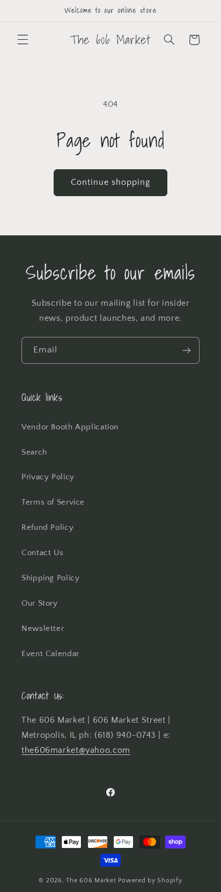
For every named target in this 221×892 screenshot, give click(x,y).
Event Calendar (50, 654)
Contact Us (42, 553)
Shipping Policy (50, 578)
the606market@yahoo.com (75, 750)
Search (34, 452)
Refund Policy (47, 527)
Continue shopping (111, 182)
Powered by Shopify (150, 880)
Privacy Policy (48, 477)
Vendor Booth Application (70, 427)
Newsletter (42, 628)
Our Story (39, 603)
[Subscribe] (186, 350)
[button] (22, 39)
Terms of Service (53, 502)
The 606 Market (91, 880)
